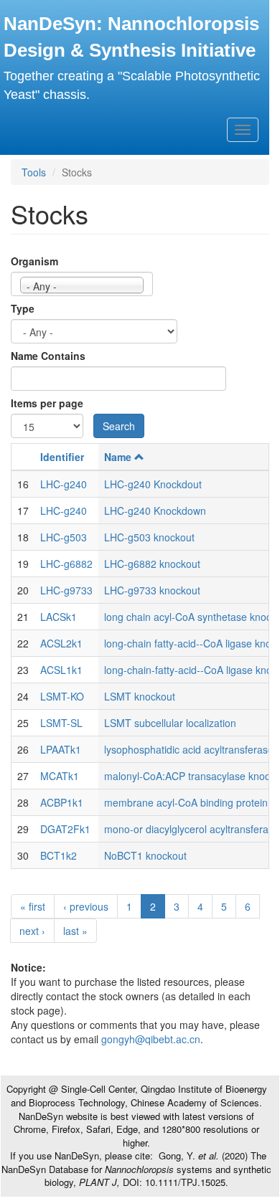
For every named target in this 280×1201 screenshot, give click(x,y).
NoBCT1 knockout (145, 855)
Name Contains (48, 355)
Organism (34, 261)
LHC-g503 (63, 537)
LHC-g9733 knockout (152, 590)
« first (32, 906)
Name (117, 457)
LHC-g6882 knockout (152, 563)
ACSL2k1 (61, 643)
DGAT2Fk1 (65, 829)
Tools (34, 172)
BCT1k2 (58, 855)
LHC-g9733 (66, 590)
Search (119, 426)
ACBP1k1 (61, 802)
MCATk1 (59, 776)
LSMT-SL (61, 723)
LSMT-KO (62, 696)
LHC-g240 (63, 484)
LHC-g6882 (66, 563)
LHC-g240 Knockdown (155, 510)
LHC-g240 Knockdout (153, 484)
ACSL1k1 (61, 670)
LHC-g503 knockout (149, 537)
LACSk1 (58, 616)
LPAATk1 (60, 749)
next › (32, 931)
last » (75, 931)
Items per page (47, 403)
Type (22, 308)
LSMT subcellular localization (170, 723)
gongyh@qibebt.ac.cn (150, 1039)
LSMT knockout (139, 696)
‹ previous (85, 906)
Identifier (62, 457)
